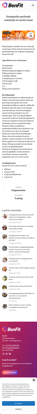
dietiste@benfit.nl (13, 348)
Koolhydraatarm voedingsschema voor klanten (20, 260)
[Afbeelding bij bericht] (4, 216)
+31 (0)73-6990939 (12, 345)
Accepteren (18, 403)
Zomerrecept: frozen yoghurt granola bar (22, 269)
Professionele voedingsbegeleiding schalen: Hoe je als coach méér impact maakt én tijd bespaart (21, 249)
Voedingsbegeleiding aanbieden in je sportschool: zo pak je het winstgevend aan (21, 295)
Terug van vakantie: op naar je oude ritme (21, 278)
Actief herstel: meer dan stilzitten (20, 286)
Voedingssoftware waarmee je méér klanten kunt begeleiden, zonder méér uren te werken (21, 217)
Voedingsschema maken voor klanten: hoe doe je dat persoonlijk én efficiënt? (22, 237)
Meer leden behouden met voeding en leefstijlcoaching (21, 227)
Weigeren (18, 409)
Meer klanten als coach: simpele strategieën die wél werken (20, 306)
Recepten (7, 33)
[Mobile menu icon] (33, 5)
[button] (34, 380)
